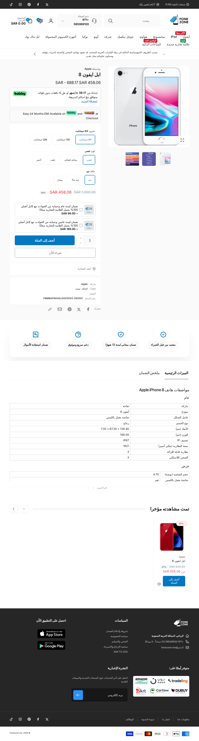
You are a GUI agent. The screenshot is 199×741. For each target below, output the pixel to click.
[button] (21, 21)
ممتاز (60, 179)
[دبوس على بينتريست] (70, 309)
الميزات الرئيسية (176, 373)
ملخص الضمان (149, 373)
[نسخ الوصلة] (50, 309)
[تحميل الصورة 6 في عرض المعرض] (132, 159)
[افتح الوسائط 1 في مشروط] (148, 106)
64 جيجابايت (85, 139)
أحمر (39, 159)
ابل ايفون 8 (178, 560)
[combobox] (132, 21)
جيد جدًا (75, 179)
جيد (90, 179)
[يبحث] (110, 21)
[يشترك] (78, 695)
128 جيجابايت (63, 139)
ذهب (53, 159)
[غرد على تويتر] (79, 309)
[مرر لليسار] (164, 54)
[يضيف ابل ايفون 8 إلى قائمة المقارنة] (159, 584)
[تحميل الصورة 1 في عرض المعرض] (165, 159)
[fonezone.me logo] (181, 626)
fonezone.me (16, 733)
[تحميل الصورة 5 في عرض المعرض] (149, 159)
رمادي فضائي (70, 159)
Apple (93, 68)
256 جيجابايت (40, 139)
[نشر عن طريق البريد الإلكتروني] (59, 309)
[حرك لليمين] (35, 54)
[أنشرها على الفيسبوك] (88, 309)
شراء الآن (55, 253)
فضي (89, 159)
